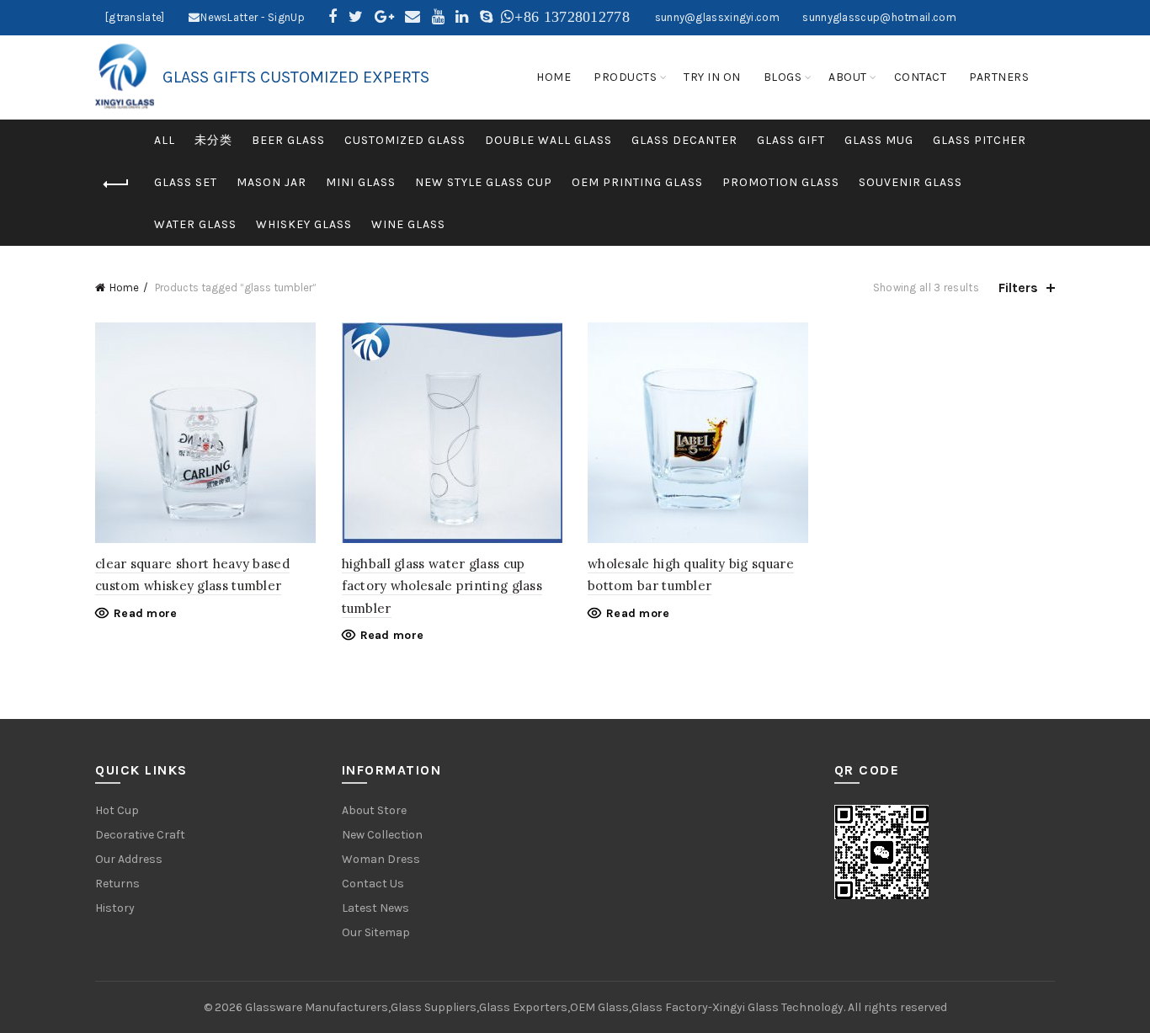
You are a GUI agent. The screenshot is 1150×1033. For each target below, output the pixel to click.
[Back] (116, 184)
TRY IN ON (712, 77)
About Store (374, 810)
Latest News (375, 908)
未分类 (213, 140)
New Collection (382, 835)
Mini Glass (361, 182)
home (553, 77)
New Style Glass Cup (483, 182)
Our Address (128, 859)
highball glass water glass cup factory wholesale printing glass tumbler (442, 586)
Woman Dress (381, 859)
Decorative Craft (140, 835)
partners (999, 77)
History (115, 908)
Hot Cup (117, 810)
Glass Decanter (684, 140)
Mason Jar (271, 182)
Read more (146, 613)
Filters (1018, 288)
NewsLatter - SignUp (252, 17)
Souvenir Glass (910, 182)
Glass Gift (791, 140)
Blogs (783, 77)
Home (124, 287)
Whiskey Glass (304, 224)
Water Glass (195, 224)
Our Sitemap (376, 932)
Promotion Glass (780, 182)
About (847, 77)
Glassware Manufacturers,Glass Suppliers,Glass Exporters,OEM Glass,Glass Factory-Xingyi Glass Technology (544, 1007)
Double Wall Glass (548, 140)
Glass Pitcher (979, 140)
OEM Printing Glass (637, 182)
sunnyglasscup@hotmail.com (879, 17)
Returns (117, 883)
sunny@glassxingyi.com (717, 17)
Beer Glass (288, 140)
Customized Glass (405, 140)
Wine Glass (408, 224)
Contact (920, 77)
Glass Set (185, 182)
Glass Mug (878, 140)
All (164, 140)
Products (625, 77)
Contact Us (373, 883)
